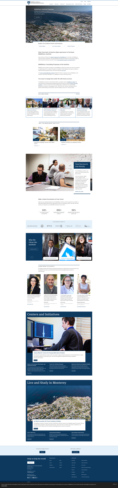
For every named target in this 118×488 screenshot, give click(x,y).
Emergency (73, 472)
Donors (50, 462)
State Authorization (84, 469)
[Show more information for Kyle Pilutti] (91, 234)
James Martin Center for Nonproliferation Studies (49, 353)
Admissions (57, 4)
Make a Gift (31, 462)
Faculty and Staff (51, 467)
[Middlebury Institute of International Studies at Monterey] (35, 2)
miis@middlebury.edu (30, 472)
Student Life (62, 4)
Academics (51, 4)
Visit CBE (51, 370)
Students (60, 465)
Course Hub (73, 467)
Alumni (50, 460)
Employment (73, 474)
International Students (55, 432)
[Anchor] (52, 54)
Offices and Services (84, 462)
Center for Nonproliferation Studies (47, 72)
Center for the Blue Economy (56, 364)
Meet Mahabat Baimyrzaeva (81, 306)
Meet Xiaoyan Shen (30, 304)
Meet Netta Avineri (63, 306)
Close (114, 484)
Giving (85, 4)
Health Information (84, 460)
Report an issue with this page (85, 467)
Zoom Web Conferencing (85, 476)
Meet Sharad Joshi (46, 306)
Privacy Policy (4, 485)
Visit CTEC (29, 373)
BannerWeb (73, 460)
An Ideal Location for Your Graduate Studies (47, 421)
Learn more (63, 70)
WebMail (82, 472)
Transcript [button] (36, 145)
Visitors (60, 467)
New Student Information (78, 432)
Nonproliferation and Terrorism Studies (84, 258)
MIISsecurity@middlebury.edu (31, 475)
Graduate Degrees (42, 46)
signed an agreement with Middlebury (58, 57)
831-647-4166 (33, 471)
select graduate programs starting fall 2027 (65, 60)
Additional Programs (71, 46)
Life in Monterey (31, 432)
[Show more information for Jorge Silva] (58, 234)
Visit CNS (35, 360)
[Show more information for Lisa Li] (75, 234)
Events (82, 1)
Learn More (38, 17)
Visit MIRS (73, 370)
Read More (78, 93)
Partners (60, 462)
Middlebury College (71, 81)
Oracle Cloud (83, 465)
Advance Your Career (79, 191)
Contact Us (73, 465)
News (85, 1)
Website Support (83, 474)
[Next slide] (90, 108)
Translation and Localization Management (67, 258)
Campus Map (74, 462)
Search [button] (89, 4)
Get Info (42, 452)
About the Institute (78, 4)
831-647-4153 (32, 474)
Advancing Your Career (70, 4)
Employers (51, 465)
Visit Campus (75, 452)
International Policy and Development (50, 258)
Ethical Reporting (74, 476)
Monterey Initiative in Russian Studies (81, 364)
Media (60, 460)
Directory (73, 469)
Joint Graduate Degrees (56, 46)
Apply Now (89, 1)
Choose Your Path (33, 249)
